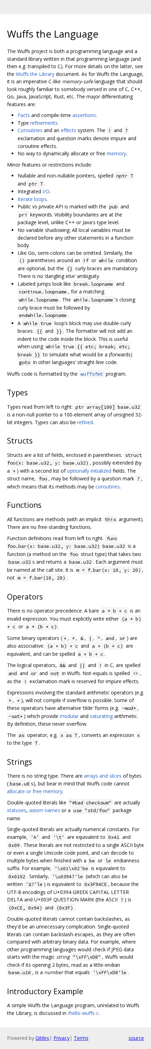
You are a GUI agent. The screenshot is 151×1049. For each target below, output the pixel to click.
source (136, 1038)
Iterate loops (32, 199)
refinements (44, 122)
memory (116, 153)
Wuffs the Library (35, 74)
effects (68, 130)
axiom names (44, 810)
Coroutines (30, 130)
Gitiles (42, 1038)
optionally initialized (89, 470)
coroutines (108, 486)
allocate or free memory (35, 791)
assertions (84, 115)
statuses (16, 810)
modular (69, 716)
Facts (24, 115)
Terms (81, 1038)
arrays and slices (103, 775)
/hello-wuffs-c (83, 1013)
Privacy (61, 1038)
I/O (46, 191)
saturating (101, 716)
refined (85, 422)
